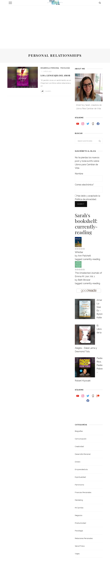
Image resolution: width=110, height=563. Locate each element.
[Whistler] (78, 241)
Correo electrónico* (84, 184)
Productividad (80, 523)
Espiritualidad (80, 477)
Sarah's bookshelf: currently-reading (86, 223)
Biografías (79, 431)
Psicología (65, 68)
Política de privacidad (85, 199)
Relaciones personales (84, 538)
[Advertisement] (55, 26)
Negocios (78, 515)
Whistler (79, 252)
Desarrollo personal (50, 68)
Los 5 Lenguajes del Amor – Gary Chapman (65, 75)
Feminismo (79, 485)
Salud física (80, 546)
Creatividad (79, 446)
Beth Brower (84, 280)
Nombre (79, 173)
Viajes (77, 554)
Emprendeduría (81, 469)
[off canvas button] (10, 2)
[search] (100, 2)
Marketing (79, 500)
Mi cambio (79, 508)
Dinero (77, 462)
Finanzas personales (83, 492)
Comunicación (80, 439)
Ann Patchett (84, 255)
